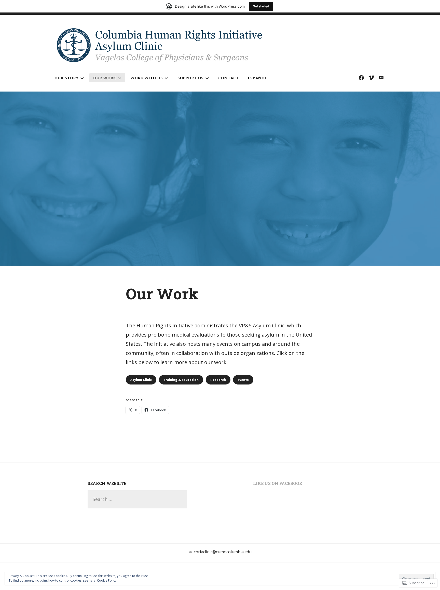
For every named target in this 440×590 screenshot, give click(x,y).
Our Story (66, 77)
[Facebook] (361, 77)
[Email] (381, 77)
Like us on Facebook (277, 483)
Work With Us (147, 77)
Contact (228, 77)
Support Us (190, 77)
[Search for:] (137, 499)
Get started (261, 6)
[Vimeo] (371, 77)
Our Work (104, 77)
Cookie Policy (106, 580)
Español (257, 77)
